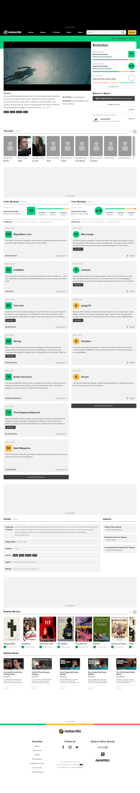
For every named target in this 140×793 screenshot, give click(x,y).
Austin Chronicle (19, 377)
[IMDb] (81, 765)
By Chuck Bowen (10, 469)
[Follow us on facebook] (63, 748)
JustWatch (131, 109)
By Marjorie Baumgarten (13, 398)
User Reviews (78, 201)
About (37, 746)
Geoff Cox (71, 104)
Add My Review (114, 87)
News (80, 32)
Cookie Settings (37, 772)
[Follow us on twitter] (77, 748)
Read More (78, 249)
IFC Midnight (121, 39)
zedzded (82, 270)
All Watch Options (113, 105)
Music (69, 32)
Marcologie (84, 234)
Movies (43, 32)
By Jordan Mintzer (11, 434)
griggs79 (83, 306)
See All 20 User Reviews (104, 406)
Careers (37, 755)
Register (132, 32)
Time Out (15, 306)
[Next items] (134, 131)
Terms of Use (37, 768)
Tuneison (83, 341)
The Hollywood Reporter (23, 413)
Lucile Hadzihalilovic (78, 97)
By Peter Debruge (11, 362)
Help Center (37, 750)
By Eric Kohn (9, 291)
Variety (14, 341)
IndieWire (15, 270)
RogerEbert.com (18, 234)
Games (31, 32)
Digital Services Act (37, 763)
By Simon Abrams (11, 255)
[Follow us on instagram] (70, 748)
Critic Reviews (11, 201)
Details (7, 519)
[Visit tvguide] (103, 755)
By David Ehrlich (10, 327)
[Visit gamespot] (103, 749)
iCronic (82, 377)
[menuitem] (31, 32)
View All (18, 131)
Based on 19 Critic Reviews (102, 57)
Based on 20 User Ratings (102, 68)
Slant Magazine (19, 448)
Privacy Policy (37, 759)
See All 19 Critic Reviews (36, 477)
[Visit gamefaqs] (103, 761)
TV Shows (56, 32)
